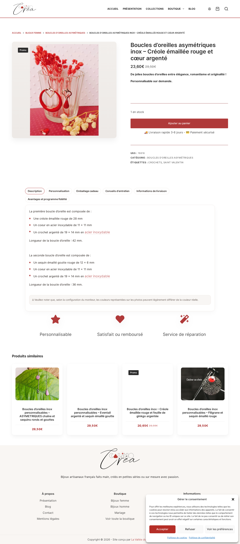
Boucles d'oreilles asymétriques (170, 157)
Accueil (112, 8)
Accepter (162, 529)
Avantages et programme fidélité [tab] (47, 199)
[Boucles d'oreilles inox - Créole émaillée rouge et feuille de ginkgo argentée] (147, 384)
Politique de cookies (177, 537)
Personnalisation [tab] (59, 190)
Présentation (132, 8)
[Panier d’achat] (216, 9)
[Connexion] (209, 9)
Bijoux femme (120, 500)
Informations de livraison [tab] (152, 190)
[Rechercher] (226, 9)
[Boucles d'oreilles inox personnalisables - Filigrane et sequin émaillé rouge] (203, 384)
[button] (233, 499)
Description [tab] (35, 190)
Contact (48, 512)
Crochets (155, 162)
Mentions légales (48, 518)
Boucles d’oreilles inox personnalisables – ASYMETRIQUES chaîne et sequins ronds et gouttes (37, 414)
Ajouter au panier (179, 123)
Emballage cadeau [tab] (87, 190)
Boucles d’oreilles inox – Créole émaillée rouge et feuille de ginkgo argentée (147, 412)
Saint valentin (173, 162)
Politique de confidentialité (202, 537)
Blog (192, 8)
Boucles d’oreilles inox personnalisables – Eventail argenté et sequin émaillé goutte (92, 412)
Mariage (120, 512)
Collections (155, 8)
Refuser (190, 529)
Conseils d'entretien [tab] (117, 190)
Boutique (174, 8)
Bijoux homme (120, 506)
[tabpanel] (120, 257)
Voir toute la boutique (119, 518)
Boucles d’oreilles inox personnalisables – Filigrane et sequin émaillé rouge (202, 412)
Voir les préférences (220, 529)
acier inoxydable (97, 232)
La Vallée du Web (141, 539)
